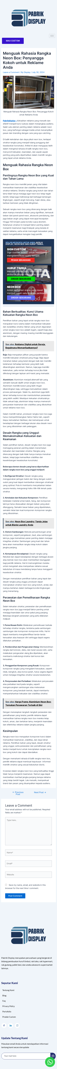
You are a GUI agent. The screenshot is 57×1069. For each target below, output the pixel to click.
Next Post (40, 792)
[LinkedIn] (10, 1025)
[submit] (53, 1056)
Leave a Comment (11, 72)
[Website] (28, 875)
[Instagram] (17, 1025)
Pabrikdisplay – (10, 121)
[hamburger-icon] (52, 36)
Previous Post (17, 793)
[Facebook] (4, 1025)
